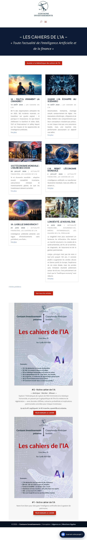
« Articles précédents (15, 287)
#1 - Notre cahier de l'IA (43, 502)
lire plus (14, 132)
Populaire (65, 233)
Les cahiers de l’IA (29, 174)
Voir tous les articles (43, 293)
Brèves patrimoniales (58, 230)
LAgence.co (56, 524)
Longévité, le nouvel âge (61, 221)
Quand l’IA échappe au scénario (62, 100)
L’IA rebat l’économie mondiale (62, 169)
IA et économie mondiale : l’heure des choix (25, 166)
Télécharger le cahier (44, 413)
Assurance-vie (69, 228)
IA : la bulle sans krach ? (24, 224)
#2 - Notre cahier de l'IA (43, 389)
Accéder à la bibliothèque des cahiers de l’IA (43, 63)
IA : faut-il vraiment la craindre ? (25, 100)
